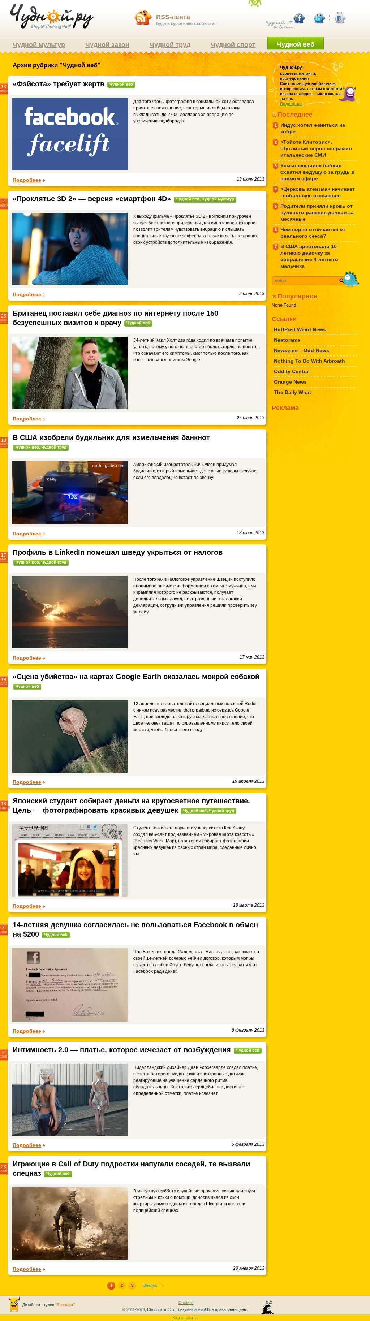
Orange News (290, 382)
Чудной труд (170, 44)
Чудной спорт (233, 44)
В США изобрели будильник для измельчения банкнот (111, 437)
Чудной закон (107, 44)
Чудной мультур (39, 44)
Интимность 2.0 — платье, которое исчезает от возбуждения (122, 1050)
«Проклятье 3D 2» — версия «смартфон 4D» (92, 199)
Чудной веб (295, 44)
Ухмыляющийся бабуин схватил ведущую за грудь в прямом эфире (315, 172)
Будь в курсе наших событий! (186, 19)
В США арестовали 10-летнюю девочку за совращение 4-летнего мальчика (307, 256)
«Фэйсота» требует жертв (58, 84)
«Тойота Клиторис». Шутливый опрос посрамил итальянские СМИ (313, 148)
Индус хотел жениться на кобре (310, 128)
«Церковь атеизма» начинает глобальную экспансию (315, 192)
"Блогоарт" (65, 1305)
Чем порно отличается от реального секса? (310, 232)
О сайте (185, 1302)
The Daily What (292, 392)
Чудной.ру (52, 17)
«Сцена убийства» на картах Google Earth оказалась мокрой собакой (136, 677)
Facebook (299, 18)
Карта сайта (185, 1317)
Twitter (319, 18)
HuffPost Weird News (300, 329)
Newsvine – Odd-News (301, 350)
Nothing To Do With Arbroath (309, 361)
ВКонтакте (339, 18)
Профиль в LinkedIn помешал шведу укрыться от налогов (118, 552)
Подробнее (27, 180)
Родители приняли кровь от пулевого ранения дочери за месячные (314, 212)
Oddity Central (292, 371)
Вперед (150, 1285)
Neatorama (287, 340)
